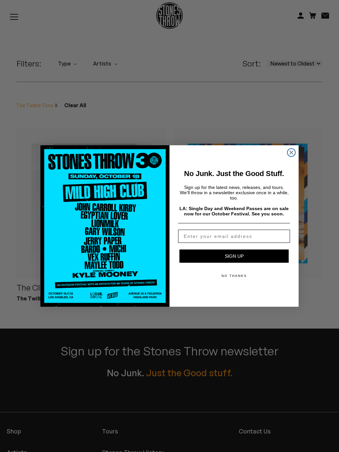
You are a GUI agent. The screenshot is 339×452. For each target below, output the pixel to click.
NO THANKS (234, 276)
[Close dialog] (291, 153)
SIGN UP (234, 256)
